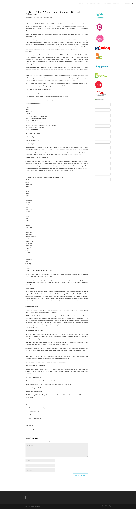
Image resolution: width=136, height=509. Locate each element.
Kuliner (99, 3)
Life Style (92, 3)
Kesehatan (116, 3)
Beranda (81, 3)
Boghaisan (37, 506)
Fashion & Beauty (107, 3)
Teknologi (127, 3)
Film (122, 3)
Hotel (86, 3)
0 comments (49, 17)
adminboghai (30, 17)
